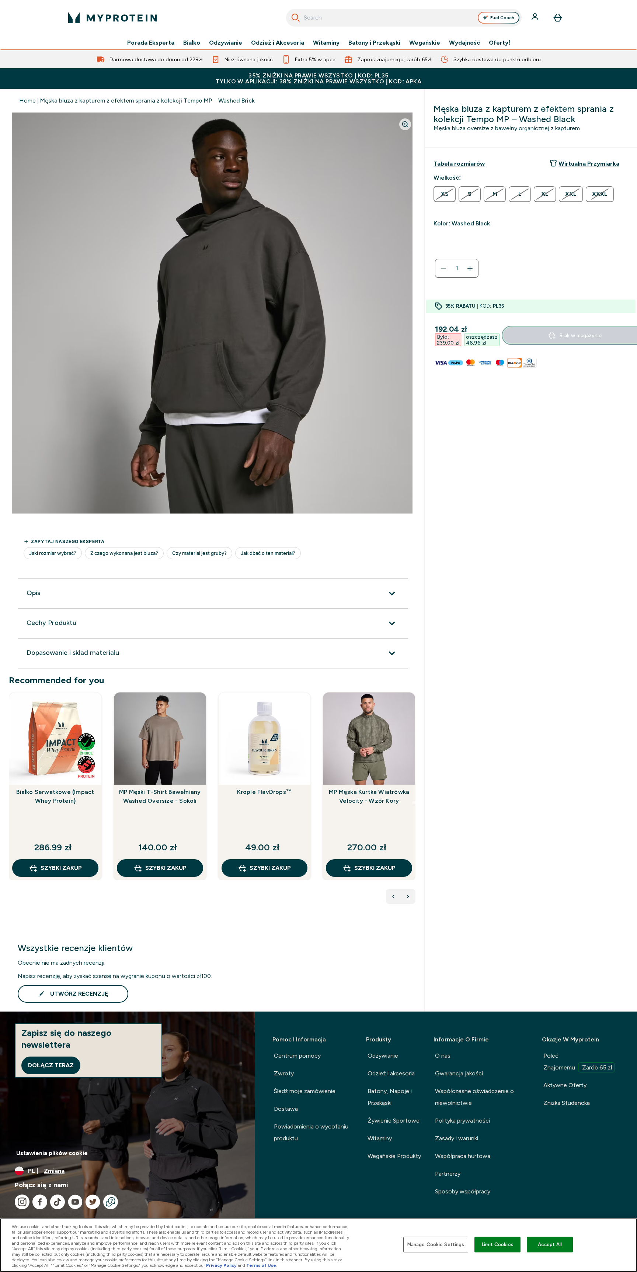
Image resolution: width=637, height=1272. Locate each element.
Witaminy (326, 43)
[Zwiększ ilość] (470, 268)
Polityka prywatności (462, 1120)
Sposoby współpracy (462, 1191)
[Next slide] (414, 802)
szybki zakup (61, 868)
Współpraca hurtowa (462, 1156)
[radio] (445, 194)
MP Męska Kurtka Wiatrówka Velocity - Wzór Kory (369, 796)
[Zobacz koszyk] (558, 17)
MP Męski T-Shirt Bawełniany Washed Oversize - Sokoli (160, 796)
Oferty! (499, 43)
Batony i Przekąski (374, 43)
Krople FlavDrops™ (264, 792)
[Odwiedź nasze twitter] (93, 1202)
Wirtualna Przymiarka (588, 163)
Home (27, 100)
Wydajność (464, 43)
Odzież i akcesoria (391, 1073)
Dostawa (286, 1109)
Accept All (550, 1244)
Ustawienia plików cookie (52, 1153)
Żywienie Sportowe (394, 1120)
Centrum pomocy (297, 1055)
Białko (191, 43)
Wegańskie (424, 43)
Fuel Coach (502, 17)
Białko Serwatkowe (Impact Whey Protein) (55, 796)
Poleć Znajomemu (577, 1061)
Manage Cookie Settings (435, 1244)
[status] (457, 268)
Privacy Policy (221, 1265)
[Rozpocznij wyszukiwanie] (295, 18)
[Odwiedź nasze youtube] (75, 1202)
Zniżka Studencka (566, 1103)
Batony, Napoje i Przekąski (390, 1097)
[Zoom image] (405, 124)
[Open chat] (110, 1202)
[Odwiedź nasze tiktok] (57, 1202)
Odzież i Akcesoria (277, 43)
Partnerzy (447, 1174)
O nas (442, 1055)
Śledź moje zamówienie (304, 1091)
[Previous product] (393, 896)
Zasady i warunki (456, 1138)
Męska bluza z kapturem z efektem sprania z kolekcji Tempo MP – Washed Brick (147, 100)
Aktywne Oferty (564, 1085)
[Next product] (408, 896)
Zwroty (284, 1073)
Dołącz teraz (51, 1065)
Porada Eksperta (150, 43)
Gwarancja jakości (459, 1073)
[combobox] (404, 18)
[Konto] (536, 18)
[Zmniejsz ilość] (443, 268)
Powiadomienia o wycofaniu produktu (311, 1132)
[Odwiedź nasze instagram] (22, 1202)
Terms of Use (261, 1265)
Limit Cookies (498, 1244)
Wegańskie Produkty (394, 1156)
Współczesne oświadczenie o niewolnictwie (474, 1097)
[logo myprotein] (112, 17)
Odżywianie (225, 43)
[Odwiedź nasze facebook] (39, 1202)
